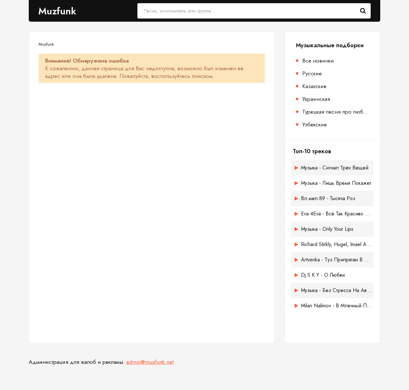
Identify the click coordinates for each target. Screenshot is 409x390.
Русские (312, 73)
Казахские (314, 86)
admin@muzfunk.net (150, 362)
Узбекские (314, 124)
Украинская (316, 99)
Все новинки (318, 60)
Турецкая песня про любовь (336, 112)
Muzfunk (57, 11)
